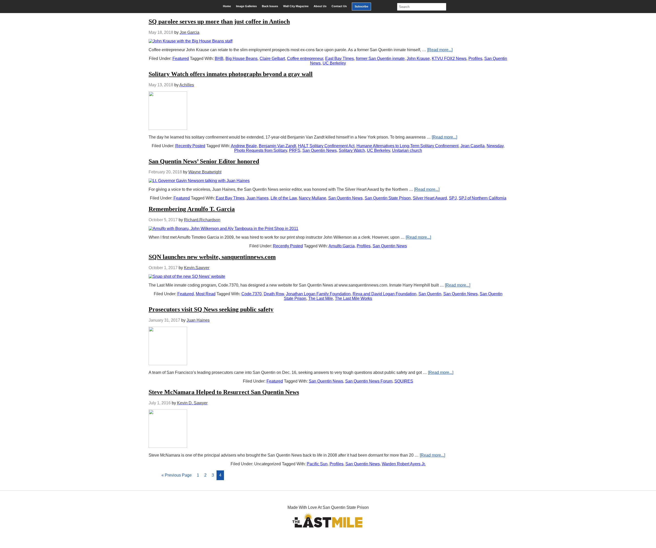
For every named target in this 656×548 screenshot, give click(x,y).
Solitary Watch (352, 150)
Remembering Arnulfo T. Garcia (192, 209)
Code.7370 (251, 294)
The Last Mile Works (353, 298)
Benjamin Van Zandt (277, 146)
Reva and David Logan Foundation (384, 294)
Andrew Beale (244, 146)
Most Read (206, 294)
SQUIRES (403, 381)
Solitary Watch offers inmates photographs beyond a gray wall (231, 74)
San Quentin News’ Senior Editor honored (204, 161)
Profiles (475, 58)
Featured (180, 58)
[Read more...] (440, 50)
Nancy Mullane (312, 198)
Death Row (274, 294)
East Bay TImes (339, 58)
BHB (219, 58)
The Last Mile (320, 298)
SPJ (453, 198)
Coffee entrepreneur (305, 58)
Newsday (495, 146)
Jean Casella (472, 146)
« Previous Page (176, 475)
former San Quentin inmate (380, 58)
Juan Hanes (258, 198)
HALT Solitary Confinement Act (326, 146)
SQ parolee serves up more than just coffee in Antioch (219, 21)
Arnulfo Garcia (342, 246)
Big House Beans (241, 58)
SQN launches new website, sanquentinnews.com (212, 257)
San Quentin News (319, 150)
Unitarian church (407, 150)
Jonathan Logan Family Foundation (318, 294)
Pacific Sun (317, 464)
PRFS (294, 150)
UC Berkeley (334, 63)
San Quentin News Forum (368, 381)
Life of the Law (284, 198)
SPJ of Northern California (482, 198)
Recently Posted (190, 146)
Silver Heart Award (430, 198)
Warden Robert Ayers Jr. (404, 464)
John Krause (418, 58)
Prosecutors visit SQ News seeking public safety (211, 309)
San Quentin (429, 294)
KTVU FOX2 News (449, 58)
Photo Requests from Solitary (260, 150)
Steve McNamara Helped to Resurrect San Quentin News (224, 392)
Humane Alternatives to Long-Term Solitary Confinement (407, 146)
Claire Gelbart (272, 58)
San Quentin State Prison (388, 198)
